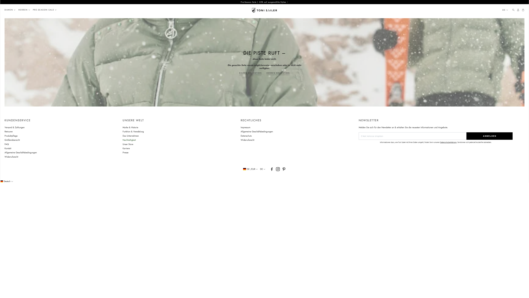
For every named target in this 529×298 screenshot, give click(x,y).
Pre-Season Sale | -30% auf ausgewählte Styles (263, 2)
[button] (513, 10)
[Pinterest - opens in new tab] (284, 169)
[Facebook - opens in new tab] (272, 169)
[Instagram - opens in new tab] (278, 169)
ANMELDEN (489, 136)
